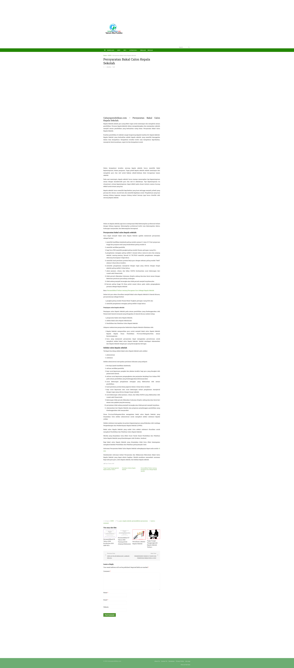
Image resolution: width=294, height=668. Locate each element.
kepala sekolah (127, 521)
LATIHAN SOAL (133, 50)
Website (105, 607)
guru (120, 521)
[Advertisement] (46, 10)
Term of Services (185, 664)
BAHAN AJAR (110, 50)
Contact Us (164, 661)
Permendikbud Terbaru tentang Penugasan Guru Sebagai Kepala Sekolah (130, 290)
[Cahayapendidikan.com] (104, 50)
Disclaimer (172, 661)
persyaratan (144, 521)
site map (187, 661)
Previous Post (118, 556)
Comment (107, 571)
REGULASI (150, 50)
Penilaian (143, 50)
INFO (124, 50)
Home (105, 55)
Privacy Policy (180, 661)
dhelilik (109, 67)
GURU (118, 50)
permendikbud (136, 521)
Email (105, 600)
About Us (157, 661)
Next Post (145, 556)
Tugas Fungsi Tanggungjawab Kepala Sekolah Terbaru (111, 468)
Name (105, 592)
